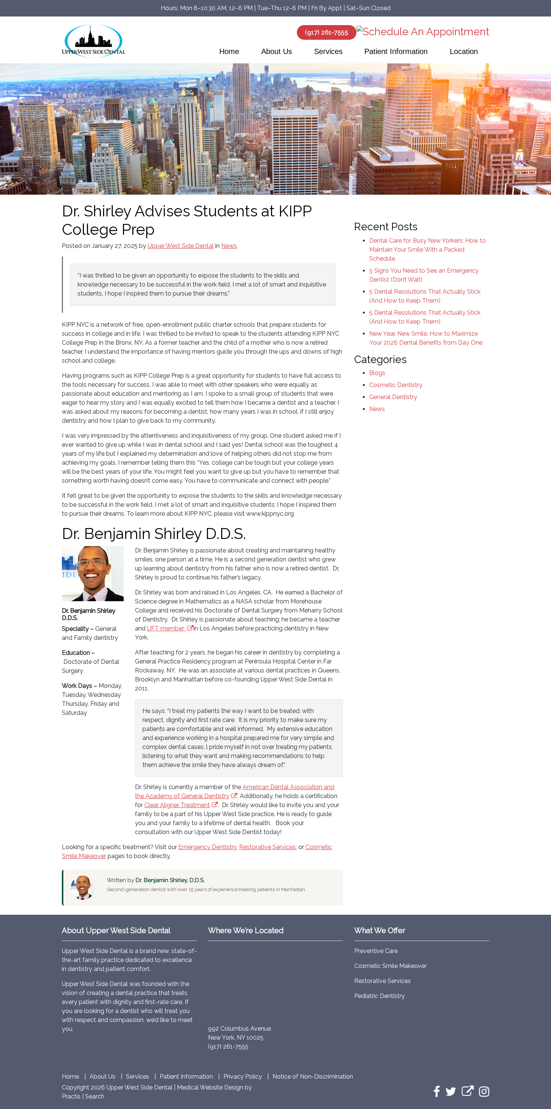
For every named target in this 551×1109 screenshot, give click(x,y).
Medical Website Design (210, 1087)
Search (94, 1096)
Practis (71, 1096)
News (229, 245)
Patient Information (396, 51)
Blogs (377, 373)
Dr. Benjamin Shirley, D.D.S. (170, 880)
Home (229, 51)
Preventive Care (376, 950)
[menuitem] (229, 51)
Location (464, 51)
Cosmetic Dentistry (395, 385)
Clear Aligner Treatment (177, 805)
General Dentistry (393, 397)
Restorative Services (267, 847)
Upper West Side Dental (181, 245)
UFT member (165, 628)
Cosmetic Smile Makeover (390, 965)
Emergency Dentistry (207, 847)
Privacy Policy (242, 1077)
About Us (276, 51)
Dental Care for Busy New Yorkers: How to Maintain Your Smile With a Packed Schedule (427, 249)
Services (328, 51)
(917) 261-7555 (326, 32)
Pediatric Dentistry (379, 995)
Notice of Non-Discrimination (313, 1077)
